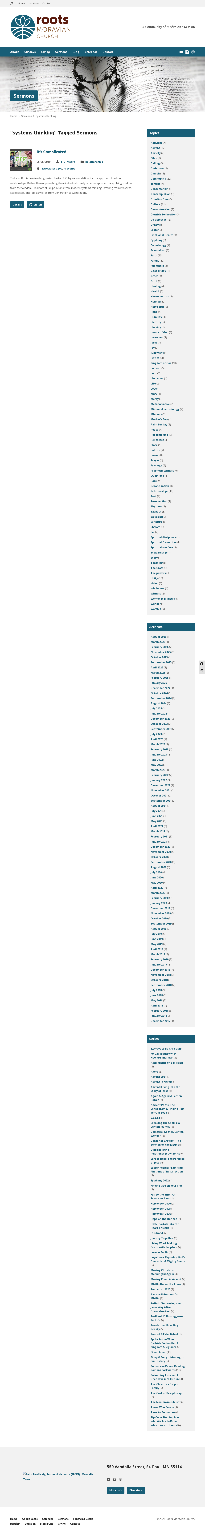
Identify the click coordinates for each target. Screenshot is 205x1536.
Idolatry (156, 327)
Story (154, 557)
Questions (157, 475)
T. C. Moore (68, 162)
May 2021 (157, 821)
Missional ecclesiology (165, 409)
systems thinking (46, 115)
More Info (115, 1490)
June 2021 (157, 816)
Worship (156, 609)
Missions (156, 414)
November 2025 (161, 652)
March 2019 (158, 954)
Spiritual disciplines (163, 537)
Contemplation (160, 194)
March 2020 (158, 893)
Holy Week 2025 (161, 1208)
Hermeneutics (160, 296)
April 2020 (157, 887)
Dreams (156, 224)
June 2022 (157, 759)
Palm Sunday (159, 424)
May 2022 (157, 765)
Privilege (156, 465)
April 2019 (157, 949)
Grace (154, 276)
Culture (155, 204)
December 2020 (160, 847)
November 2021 (161, 790)
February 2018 (159, 1010)
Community (158, 178)
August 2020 (158, 867)
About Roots (30, 1518)
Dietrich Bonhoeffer (163, 214)
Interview (157, 337)
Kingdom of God (161, 363)
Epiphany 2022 (160, 1180)
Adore (154, 1071)
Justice (155, 358)
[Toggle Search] (11, 3)
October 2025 (159, 657)
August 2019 (158, 928)
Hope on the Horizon (164, 1219)
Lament (156, 368)
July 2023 (156, 734)
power (155, 455)
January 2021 (159, 841)
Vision (154, 583)
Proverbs (69, 168)
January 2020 (159, 903)
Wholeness (157, 588)
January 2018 (159, 1016)
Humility (156, 317)
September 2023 (161, 729)
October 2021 (159, 795)
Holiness (156, 301)
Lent (154, 373)
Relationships (94, 162)
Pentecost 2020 (160, 1289)
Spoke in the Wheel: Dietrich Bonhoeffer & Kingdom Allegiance (164, 1343)
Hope (154, 312)
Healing (156, 286)
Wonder (156, 604)
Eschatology (158, 245)
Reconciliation (160, 486)
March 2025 (158, 672)
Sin (153, 532)
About (14, 51)
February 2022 (159, 775)
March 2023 (158, 744)
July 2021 (156, 811)
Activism (156, 143)
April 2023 (157, 739)
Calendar (91, 51)
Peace (154, 429)
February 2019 (159, 959)
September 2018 (161, 985)
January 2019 (159, 964)
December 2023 (160, 718)
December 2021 (160, 785)
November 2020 (161, 852)
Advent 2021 (158, 1077)
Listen (37, 204)
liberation (157, 378)
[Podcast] (193, 52)
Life (153, 383)
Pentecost (157, 440)
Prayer (155, 460)
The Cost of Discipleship (166, 1393)
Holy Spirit (157, 306)
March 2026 (158, 642)
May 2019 (157, 944)
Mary (154, 394)
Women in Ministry (163, 598)
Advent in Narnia (161, 1082)
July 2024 (156, 708)
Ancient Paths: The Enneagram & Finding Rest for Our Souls (167, 1108)
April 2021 (157, 826)
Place (154, 445)
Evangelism (158, 250)
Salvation (157, 516)
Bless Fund (46, 1523)
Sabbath (156, 511)
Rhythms (156, 506)
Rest (153, 496)
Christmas (157, 168)
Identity (156, 322)
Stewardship (159, 552)
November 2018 (161, 975)
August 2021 (158, 806)
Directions (136, 1490)
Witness (156, 593)
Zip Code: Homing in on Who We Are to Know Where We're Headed (165, 1421)
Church (155, 173)
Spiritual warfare (162, 547)
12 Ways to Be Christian (166, 1048)
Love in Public (159, 1252)
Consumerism (159, 189)
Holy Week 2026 (161, 1214)
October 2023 (159, 724)
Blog (76, 51)
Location (34, 3)
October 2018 (159, 980)
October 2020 (159, 857)
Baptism (15, 1523)
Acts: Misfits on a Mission (167, 1062)
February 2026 (159, 647)
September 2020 (161, 862)
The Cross (157, 568)
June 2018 (157, 995)
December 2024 (160, 688)
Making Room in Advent (166, 1279)
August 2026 (158, 637)
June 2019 (157, 939)
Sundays (30, 51)
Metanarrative (160, 404)
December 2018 (160, 969)
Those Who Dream (162, 1407)
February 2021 (159, 836)
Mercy (155, 399)
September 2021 (161, 800)
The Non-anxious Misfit (166, 1402)
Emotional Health (162, 235)
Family (155, 260)
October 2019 (159, 918)
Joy (153, 347)
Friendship (157, 265)
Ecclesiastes (49, 168)
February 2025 (159, 677)
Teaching (157, 563)
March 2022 (158, 770)
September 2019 (161, 923)
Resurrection (159, 501)
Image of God (159, 332)
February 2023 (159, 749)
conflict (155, 184)
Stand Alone (158, 1352)
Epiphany (156, 240)
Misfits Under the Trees (166, 1284)
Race (154, 481)
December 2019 (160, 908)
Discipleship (158, 219)
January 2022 (159, 780)
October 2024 (159, 693)
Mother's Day (159, 419)
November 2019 (161, 913)
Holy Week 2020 (161, 1203)
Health (155, 291)
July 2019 (156, 934)
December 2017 (160, 1021)
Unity (154, 578)
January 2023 (159, 754)
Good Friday (158, 271)
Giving (45, 51)
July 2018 (156, 990)
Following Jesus (83, 1518)
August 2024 (158, 703)
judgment (157, 353)
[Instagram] (187, 52)
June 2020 (157, 877)
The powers (158, 573)
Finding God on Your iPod (167, 1185)
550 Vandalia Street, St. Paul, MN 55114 (144, 1466)
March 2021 (158, 831)
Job (60, 168)
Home (21, 3)
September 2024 (161, 698)
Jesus (154, 342)
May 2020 (157, 882)
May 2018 (157, 1000)
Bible (154, 158)
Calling (155, 163)
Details (17, 204)
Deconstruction (160, 209)
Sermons (61, 51)
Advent (155, 148)
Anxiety (156, 153)
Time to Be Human (163, 1412)
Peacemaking (159, 435)
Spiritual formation (163, 542)
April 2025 (157, 667)
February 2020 (159, 898)
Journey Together (162, 1238)
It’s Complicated (51, 152)
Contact (46, 3)
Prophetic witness (162, 470)
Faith (154, 255)
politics (155, 450)
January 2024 (159, 713)
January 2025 (159, 683)
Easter (155, 230)
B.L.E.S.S (155, 1118)
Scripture (157, 522)
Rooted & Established (164, 1334)
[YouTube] (181, 52)
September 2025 (161, 662)
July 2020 (156, 872)
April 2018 (157, 1005)
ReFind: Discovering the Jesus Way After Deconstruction (166, 1307)
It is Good (157, 1233)
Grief (154, 281)
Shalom (155, 527)
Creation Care (160, 199)
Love (154, 388)
